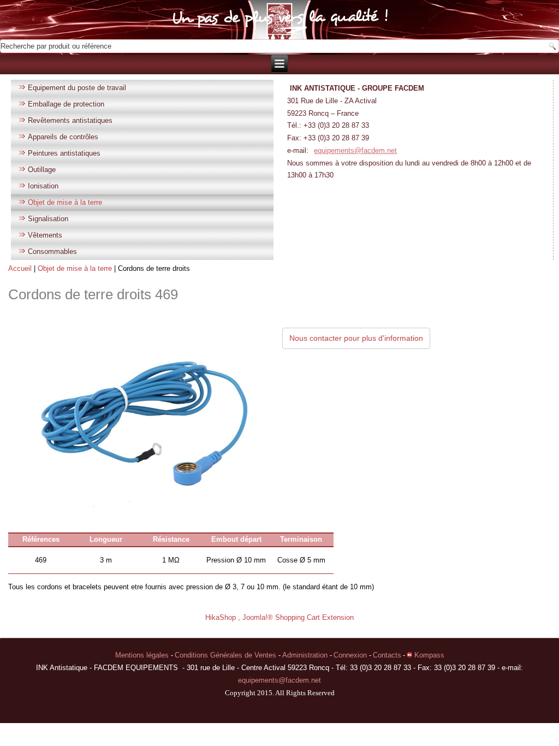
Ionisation (43, 186)
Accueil (20, 268)
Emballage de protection (66, 104)
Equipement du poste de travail (77, 88)
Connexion (351, 655)
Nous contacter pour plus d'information (356, 338)
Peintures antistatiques (64, 153)
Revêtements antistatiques (70, 120)
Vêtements (45, 235)
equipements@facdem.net (355, 150)
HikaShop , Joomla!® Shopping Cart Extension (279, 617)
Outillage (42, 169)
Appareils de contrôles (63, 137)
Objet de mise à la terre (65, 202)
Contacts (387, 655)
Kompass (428, 655)
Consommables (52, 251)
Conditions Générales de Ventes (226, 655)
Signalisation (48, 219)
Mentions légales (143, 655)
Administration (306, 655)
